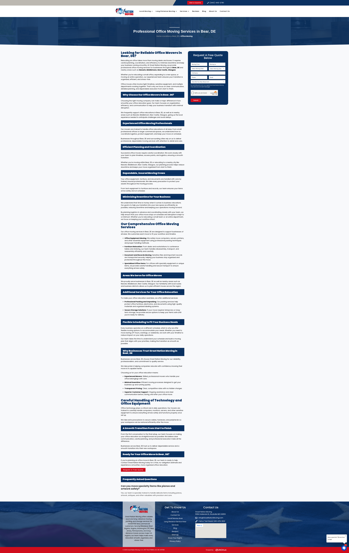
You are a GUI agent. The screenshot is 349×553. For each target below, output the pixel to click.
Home (159, 36)
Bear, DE (175, 36)
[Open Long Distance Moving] (176, 11)
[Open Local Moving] (152, 11)
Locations (167, 36)
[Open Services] (188, 11)
